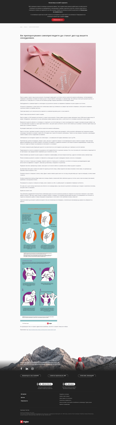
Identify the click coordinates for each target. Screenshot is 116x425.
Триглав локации (87, 375)
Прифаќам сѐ (58, 19)
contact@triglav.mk (58, 375)
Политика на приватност (65, 400)
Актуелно (23, 394)
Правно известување (64, 396)
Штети (23, 397)
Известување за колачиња (66, 398)
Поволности (24, 401)
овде (66, 16)
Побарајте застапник (30, 375)
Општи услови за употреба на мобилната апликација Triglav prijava (76, 402)
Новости (25, 27)
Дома (21, 27)
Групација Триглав (24, 410)
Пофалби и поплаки (64, 394)
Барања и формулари (65, 404)
